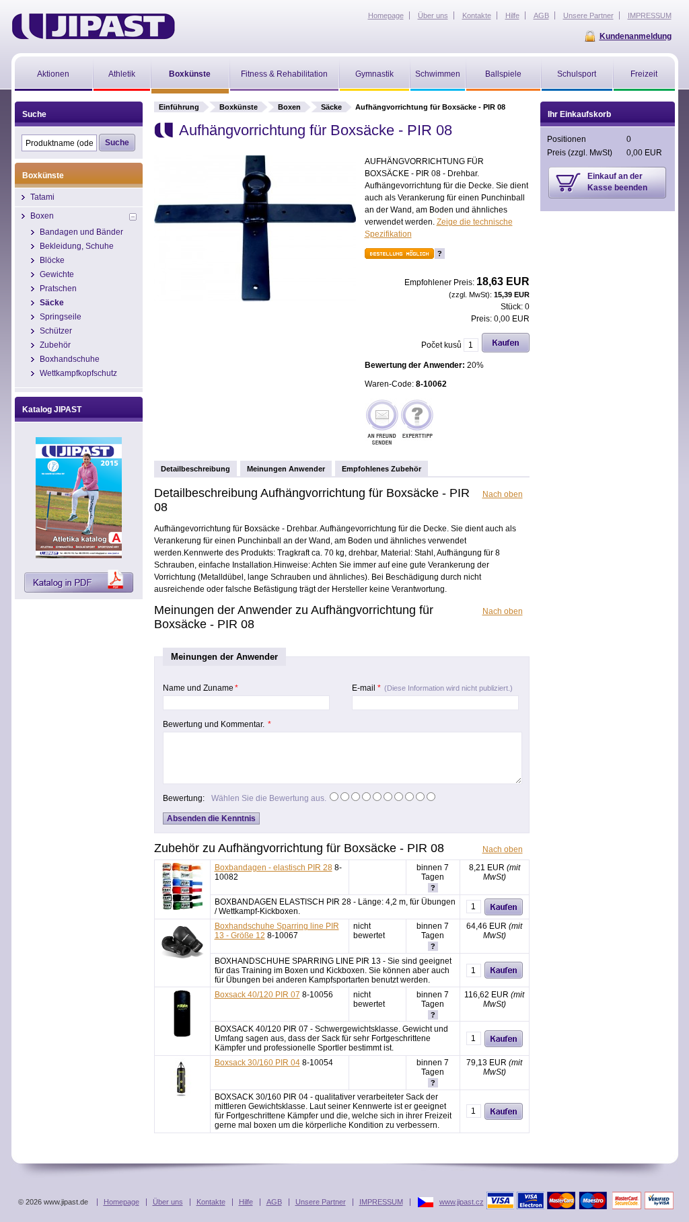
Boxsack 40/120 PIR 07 (257, 994)
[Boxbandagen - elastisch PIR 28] (182, 907)
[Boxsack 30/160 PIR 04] (182, 1096)
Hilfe (246, 1202)
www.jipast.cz (461, 1202)
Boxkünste (238, 107)
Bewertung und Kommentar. (217, 724)
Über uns (168, 1202)
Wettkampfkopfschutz (78, 373)
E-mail (432, 688)
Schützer (56, 331)
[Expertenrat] (417, 423)
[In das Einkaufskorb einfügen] (506, 349)
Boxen (289, 107)
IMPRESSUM (381, 1202)
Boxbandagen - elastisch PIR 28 (273, 867)
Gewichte (57, 274)
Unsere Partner (320, 1202)
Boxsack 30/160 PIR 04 (257, 1062)
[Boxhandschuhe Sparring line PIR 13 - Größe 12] (182, 959)
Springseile (60, 316)
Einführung (179, 107)
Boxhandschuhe (70, 359)
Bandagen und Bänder (81, 232)
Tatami (42, 197)
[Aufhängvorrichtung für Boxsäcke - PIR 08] (255, 298)
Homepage (121, 1202)
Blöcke (52, 260)
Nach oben (502, 494)
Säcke (331, 107)
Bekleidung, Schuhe (77, 246)
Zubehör (55, 345)
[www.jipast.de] (93, 26)
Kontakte (210, 1202)
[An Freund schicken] (382, 423)
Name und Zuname (200, 688)
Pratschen (58, 288)
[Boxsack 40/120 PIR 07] (182, 1034)
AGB (274, 1202)
